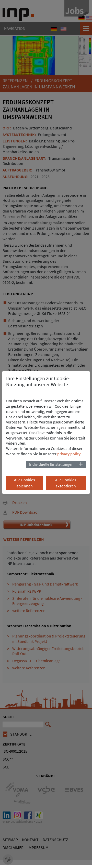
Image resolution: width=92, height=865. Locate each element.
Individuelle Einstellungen (51, 464)
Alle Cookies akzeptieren (65, 482)
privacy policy (68, 453)
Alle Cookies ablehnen (24, 482)
